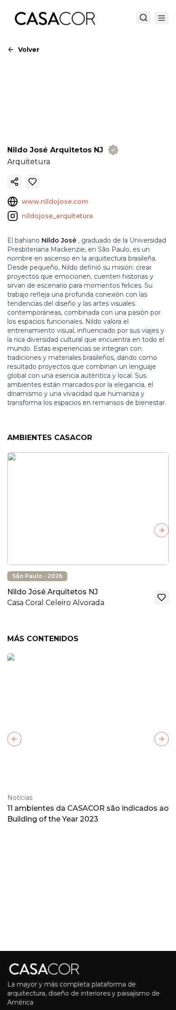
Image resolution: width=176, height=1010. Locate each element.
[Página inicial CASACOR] (54, 18)
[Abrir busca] (143, 17)
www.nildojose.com (55, 201)
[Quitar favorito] (32, 181)
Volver (28, 50)
